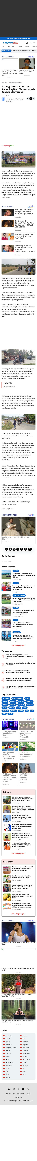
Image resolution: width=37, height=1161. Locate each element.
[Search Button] (30, 43)
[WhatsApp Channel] (28, 1089)
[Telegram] (17, 549)
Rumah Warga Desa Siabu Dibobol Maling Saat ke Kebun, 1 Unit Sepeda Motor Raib (22, 817)
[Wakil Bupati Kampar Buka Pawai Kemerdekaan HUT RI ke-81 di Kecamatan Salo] (6, 586)
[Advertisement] (18, 18)
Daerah (16, 570)
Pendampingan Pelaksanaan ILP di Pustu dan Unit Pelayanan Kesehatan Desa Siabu (22, 868)
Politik (27, 47)
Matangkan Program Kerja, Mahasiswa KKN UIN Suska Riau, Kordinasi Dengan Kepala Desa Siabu (23, 636)
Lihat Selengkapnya (17, 645)
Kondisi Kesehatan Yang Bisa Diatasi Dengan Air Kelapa (21, 877)
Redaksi (28, 1094)
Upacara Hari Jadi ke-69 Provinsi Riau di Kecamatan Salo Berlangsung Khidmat (23, 612)
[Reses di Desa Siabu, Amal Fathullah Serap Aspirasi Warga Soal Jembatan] (6, 623)
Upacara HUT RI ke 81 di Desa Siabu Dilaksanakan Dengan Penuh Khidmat (24, 575)
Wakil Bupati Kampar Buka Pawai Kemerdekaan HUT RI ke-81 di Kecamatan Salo (23, 587)
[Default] (30, 98)
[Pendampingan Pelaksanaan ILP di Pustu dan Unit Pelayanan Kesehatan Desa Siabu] (7, 870)
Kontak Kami (20, 1094)
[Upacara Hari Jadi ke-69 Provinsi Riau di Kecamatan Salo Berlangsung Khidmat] (6, 611)
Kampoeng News (14, 1101)
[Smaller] (27, 98)
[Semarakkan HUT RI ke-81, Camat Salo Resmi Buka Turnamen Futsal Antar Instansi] (6, 599)
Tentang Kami (10, 1094)
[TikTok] (18, 1089)
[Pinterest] (21, 549)
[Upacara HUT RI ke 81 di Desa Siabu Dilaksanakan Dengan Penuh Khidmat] (6, 574)
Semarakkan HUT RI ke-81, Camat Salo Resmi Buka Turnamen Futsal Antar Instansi (24, 599)
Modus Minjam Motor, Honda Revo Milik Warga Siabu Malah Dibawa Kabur (22, 826)
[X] (14, 549)
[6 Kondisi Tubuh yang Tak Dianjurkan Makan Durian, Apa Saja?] (7, 897)
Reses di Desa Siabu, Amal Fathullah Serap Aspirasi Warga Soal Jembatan (23, 624)
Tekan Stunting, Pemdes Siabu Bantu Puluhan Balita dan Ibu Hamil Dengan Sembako (22, 886)
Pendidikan (17, 632)
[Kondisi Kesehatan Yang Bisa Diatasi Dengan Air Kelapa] (7, 879)
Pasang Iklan (18, 1097)
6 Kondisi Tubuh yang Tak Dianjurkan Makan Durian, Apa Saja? (22, 896)
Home (3, 47)
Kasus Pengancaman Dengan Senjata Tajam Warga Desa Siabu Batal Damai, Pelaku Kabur (22, 798)
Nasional (19, 47)
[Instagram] (9, 1089)
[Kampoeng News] (13, 43)
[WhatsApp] (25, 549)
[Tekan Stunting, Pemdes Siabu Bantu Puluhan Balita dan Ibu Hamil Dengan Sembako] (7, 888)
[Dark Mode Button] (27, 43)
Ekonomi (11, 47)
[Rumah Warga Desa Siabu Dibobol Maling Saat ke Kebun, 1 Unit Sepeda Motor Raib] (7, 818)
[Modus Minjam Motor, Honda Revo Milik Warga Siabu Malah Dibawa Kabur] (7, 827)
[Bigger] (33, 98)
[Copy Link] (6, 549)
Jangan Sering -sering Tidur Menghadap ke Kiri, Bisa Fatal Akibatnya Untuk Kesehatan (21, 905)
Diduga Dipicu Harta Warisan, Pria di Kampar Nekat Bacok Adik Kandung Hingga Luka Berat (23, 808)
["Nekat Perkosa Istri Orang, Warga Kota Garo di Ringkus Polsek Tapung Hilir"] (7, 846)
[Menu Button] (34, 43)
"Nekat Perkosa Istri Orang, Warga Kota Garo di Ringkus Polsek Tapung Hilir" (21, 844)
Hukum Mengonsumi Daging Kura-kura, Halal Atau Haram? (20, 664)
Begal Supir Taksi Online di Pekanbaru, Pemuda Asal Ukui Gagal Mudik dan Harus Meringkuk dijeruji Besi (22, 835)
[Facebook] (10, 549)
